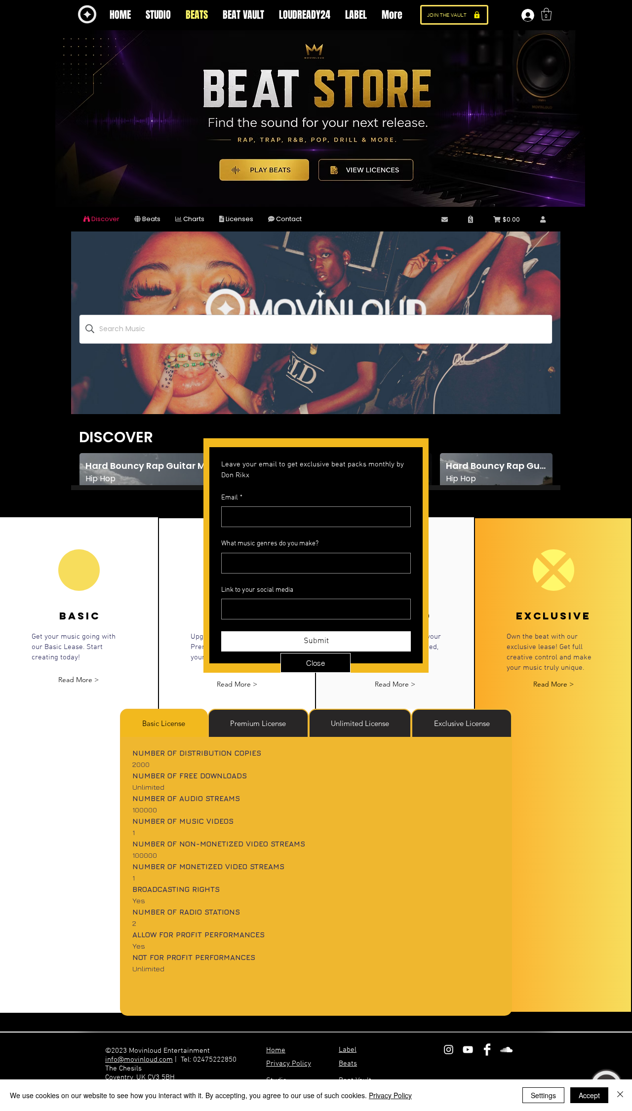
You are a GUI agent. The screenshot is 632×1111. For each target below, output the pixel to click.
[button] (315, 663)
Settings (543, 1095)
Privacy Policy (390, 1095)
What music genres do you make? (269, 543)
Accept (589, 1095)
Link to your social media (257, 590)
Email (231, 498)
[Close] (620, 1095)
